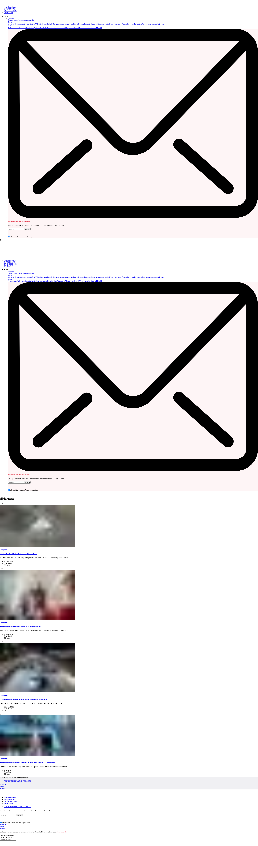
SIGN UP (27, 229)
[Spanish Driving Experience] (3, 3)
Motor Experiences (10, 797)
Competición (4, 550)
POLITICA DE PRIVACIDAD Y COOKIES (17, 781)
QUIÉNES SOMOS (10, 801)
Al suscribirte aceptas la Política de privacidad (24, 237)
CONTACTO (8, 803)
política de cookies (61, 832)
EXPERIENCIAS (9, 799)
